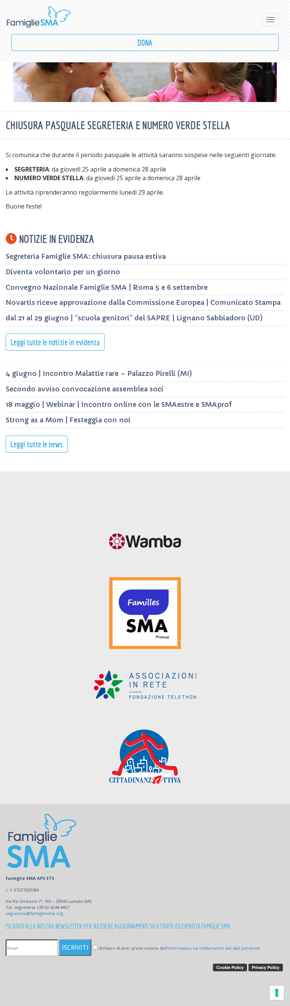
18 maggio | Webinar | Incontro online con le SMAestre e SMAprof (119, 404)
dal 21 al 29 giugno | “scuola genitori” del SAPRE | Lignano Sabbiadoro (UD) (134, 318)
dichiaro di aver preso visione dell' (178, 948)
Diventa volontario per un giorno (63, 271)
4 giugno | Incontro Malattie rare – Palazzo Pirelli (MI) (99, 373)
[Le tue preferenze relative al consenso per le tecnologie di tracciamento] (277, 993)
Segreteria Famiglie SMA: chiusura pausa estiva (86, 256)
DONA (145, 42)
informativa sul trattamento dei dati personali (214, 948)
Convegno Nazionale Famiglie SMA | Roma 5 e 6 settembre (107, 287)
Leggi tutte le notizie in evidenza (55, 342)
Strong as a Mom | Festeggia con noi (68, 420)
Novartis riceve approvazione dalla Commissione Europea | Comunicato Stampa (143, 302)
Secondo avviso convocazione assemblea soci (85, 389)
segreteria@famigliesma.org (34, 913)
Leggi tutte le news (37, 444)
